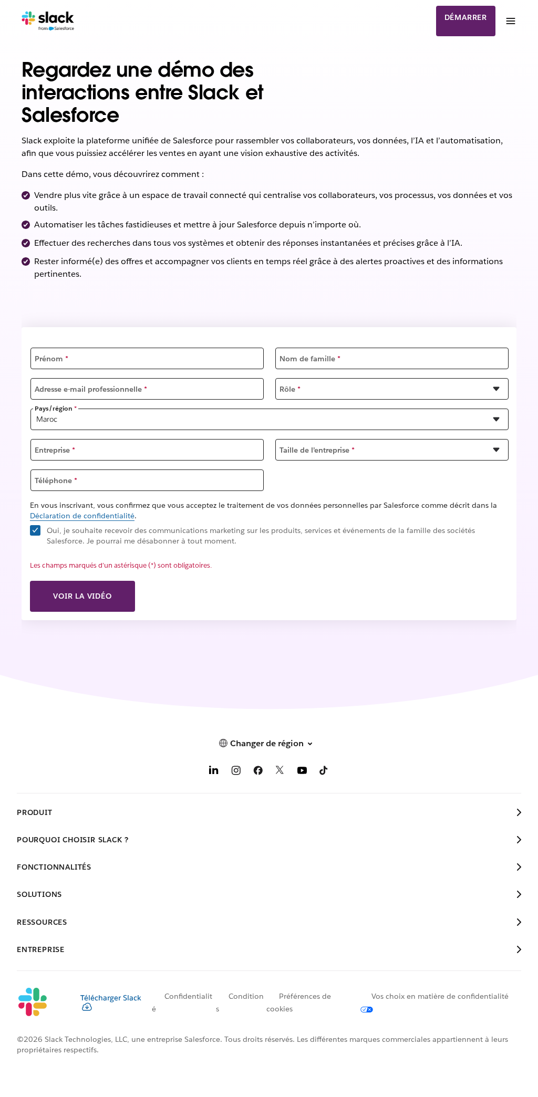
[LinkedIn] (214, 772)
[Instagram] (236, 772)
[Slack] (48, 21)
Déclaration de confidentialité (82, 515)
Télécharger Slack (110, 997)
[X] (280, 772)
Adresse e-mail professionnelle (91, 389)
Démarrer (465, 17)
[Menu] (510, 21)
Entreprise (55, 450)
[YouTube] (302, 772)
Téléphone (56, 480)
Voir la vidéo (82, 596)
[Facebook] (258, 772)
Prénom (51, 358)
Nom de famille (310, 358)
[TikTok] (324, 772)
